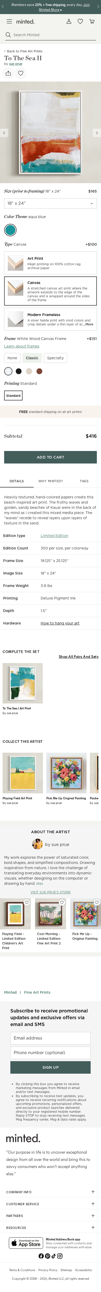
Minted (10, 992)
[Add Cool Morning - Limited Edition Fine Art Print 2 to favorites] (62, 902)
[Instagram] (60, 1255)
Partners (14, 1216)
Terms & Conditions (22, 1270)
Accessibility (83, 1270)
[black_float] (19, 371)
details (17, 481)
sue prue (15, 64)
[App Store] (26, 1243)
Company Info (19, 1192)
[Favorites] (80, 21)
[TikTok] (54, 1255)
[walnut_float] (39, 371)
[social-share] (8, 73)
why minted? (50, 481)
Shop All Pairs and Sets (79, 656)
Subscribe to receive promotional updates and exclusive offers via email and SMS (49, 1017)
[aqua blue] (10, 230)
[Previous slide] (4, 133)
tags (84, 481)
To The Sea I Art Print (17, 708)
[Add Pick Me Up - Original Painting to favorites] (97, 902)
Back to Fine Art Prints (24, 51)
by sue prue (10, 713)
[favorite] (21, 73)
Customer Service (22, 1204)
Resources (16, 1228)
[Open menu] (9, 21)
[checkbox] (12, 358)
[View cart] (92, 21)
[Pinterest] (47, 1255)
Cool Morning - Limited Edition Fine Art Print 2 (49, 938)
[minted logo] (25, 21)
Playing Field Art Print (17, 798)
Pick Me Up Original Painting (66, 798)
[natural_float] (29, 371)
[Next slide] (97, 133)
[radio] (50, 263)
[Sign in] (69, 21)
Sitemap (66, 1270)
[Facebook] (41, 1255)
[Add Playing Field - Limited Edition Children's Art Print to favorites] (27, 902)
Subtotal (13, 436)
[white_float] (8, 371)
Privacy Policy (47, 1270)
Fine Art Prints (37, 992)
